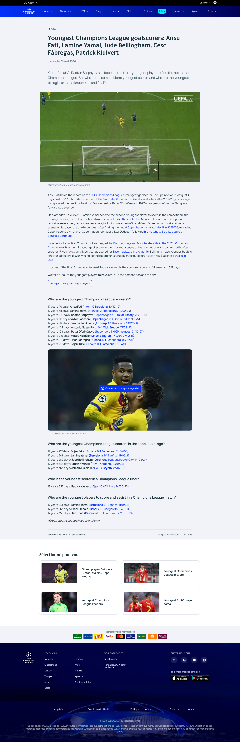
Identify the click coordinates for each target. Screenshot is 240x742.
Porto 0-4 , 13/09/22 (110, 327)
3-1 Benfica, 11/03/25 (110, 455)
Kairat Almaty (125, 315)
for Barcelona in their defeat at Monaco (127, 219)
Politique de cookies (140, 709)
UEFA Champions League (29, 11)
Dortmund (100, 459)
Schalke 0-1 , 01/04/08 (106, 344)
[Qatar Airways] (162, 636)
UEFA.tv (48, 670)
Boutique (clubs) (83, 682)
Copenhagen (100, 319)
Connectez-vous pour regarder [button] (122, 388)
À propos (78, 676)
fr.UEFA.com (110, 658)
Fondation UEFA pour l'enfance (115, 666)
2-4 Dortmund (117, 319)
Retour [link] (54, 29)
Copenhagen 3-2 (105, 315)
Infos (77, 664)
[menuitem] (48, 11)
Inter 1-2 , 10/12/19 (101, 306)
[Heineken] (77, 636)
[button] (115, 11)
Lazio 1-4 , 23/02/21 (107, 468)
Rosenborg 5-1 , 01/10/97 (119, 331)
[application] (120, 137)
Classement (50, 664)
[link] (48, 11)
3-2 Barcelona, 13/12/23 (116, 323)
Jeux (46, 682)
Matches (48, 658)
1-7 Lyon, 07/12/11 (112, 336)
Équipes (78, 658)
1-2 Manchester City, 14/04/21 (126, 459)
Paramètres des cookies (181, 709)
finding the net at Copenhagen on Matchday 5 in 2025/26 (141, 227)
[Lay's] (98, 636)
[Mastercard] (120, 636)
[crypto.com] (130, 636)
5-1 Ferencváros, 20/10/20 (108, 513)
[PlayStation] (87, 636)
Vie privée (58, 709)
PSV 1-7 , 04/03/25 (108, 464)
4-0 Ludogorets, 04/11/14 (109, 509)
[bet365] (141, 636)
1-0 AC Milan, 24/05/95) (110, 486)
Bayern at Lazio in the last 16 (131, 251)
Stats (47, 687)
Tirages (48, 676)
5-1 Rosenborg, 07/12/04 (112, 340)
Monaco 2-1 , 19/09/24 (109, 311)
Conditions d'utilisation (99, 709)
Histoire (78, 670)
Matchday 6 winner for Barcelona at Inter (129, 199)
